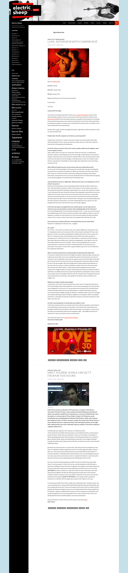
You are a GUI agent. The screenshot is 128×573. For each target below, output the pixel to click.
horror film (17, 131)
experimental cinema (16, 100)
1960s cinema (15, 73)
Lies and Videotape (72, 508)
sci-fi (14, 150)
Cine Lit (13, 37)
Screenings (14, 58)
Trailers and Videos (16, 64)
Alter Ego (50, 370)
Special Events (15, 62)
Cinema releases (59, 39)
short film (14, 160)
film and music (23, 102)
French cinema (17, 116)
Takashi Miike (15, 163)
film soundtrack (17, 112)
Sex (85, 360)
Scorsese (82, 508)
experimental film (16, 102)
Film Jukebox (15, 52)
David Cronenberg (16, 97)
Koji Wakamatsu (15, 144)
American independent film (18, 82)
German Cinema (17, 120)
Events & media (71, 23)
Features (86, 23)
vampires (20, 163)
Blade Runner (15, 90)
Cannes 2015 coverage (71, 317)
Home (64, 23)
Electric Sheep (17, 23)
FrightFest (14, 118)
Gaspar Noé (74, 360)
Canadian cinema (16, 94)
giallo (13, 122)
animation (16, 84)
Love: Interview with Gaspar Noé (73, 41)
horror (15, 125)
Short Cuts (14, 60)
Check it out (51, 39)
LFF (21, 146)
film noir (23, 104)
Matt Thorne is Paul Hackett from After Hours (69, 374)
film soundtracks (16, 114)
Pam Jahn (60, 45)
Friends (105, 23)
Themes (92, 23)
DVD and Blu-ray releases (17, 45)
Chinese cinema (15, 95)
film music (16, 104)
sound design (15, 161)
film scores (14, 110)
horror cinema (16, 128)
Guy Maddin (19, 122)
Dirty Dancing (61, 508)
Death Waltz (22, 97)
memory (23, 147)
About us (111, 23)
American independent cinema (18, 80)
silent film (19, 160)
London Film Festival (16, 147)
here (86, 499)
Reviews (80, 23)
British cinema (16, 92)
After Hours (52, 508)
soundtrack (21, 161)
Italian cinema (16, 134)
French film (52, 360)
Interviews (14, 54)
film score (16, 107)
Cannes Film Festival (82, 115)
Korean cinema (16, 146)
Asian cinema (18, 88)
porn (80, 360)
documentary (14, 98)
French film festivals (62, 360)
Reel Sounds (14, 56)
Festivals (14, 49)
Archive (99, 23)
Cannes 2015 (56, 81)
